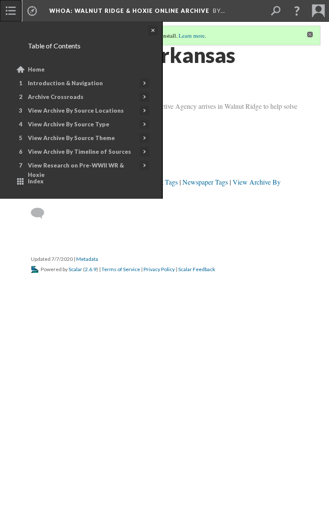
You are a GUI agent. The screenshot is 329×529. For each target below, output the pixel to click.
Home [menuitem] (36, 69)
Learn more (192, 35)
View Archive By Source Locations (76, 110)
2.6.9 (90, 269)
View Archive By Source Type (68, 124)
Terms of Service (121, 269)
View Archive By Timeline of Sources (79, 151)
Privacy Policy (159, 269)
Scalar (75, 269)
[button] (297, 10)
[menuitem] (10, 10)
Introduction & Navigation (65, 83)
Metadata (87, 259)
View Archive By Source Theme (71, 137)
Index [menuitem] (36, 181)
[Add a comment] (41, 213)
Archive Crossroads (56, 96)
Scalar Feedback (196, 269)
